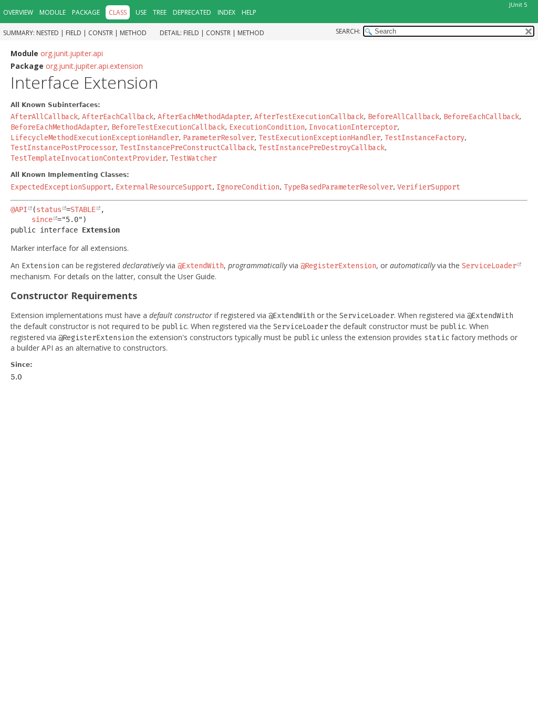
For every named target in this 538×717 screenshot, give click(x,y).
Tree (160, 12)
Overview (18, 12)
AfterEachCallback (117, 116)
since (42, 219)
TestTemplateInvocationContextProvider (88, 158)
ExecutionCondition (267, 127)
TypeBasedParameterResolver (338, 187)
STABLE (83, 209)
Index (226, 12)
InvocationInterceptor (353, 127)
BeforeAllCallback (403, 116)
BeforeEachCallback (481, 116)
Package (86, 12)
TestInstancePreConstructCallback (187, 147)
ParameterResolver (218, 137)
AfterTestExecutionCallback (309, 116)
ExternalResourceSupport (164, 187)
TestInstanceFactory (424, 137)
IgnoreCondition (248, 187)
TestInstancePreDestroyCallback (321, 147)
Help (249, 12)
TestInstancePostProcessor (63, 147)
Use (141, 12)
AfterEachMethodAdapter (204, 116)
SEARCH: (348, 31)
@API (19, 209)
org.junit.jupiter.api (71, 53)
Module (52, 12)
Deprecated (192, 12)
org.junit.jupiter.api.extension (94, 66)
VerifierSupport (428, 187)
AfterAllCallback (44, 116)
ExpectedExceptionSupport (61, 187)
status (48, 209)
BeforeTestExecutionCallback (168, 127)
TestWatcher (193, 158)
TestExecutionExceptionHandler (319, 137)
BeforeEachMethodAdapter (59, 127)
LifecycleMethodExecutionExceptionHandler (95, 137)
